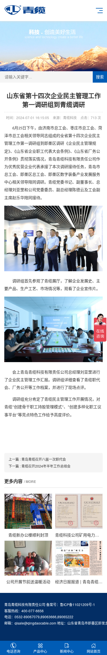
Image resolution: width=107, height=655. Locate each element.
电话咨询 (13, 651)
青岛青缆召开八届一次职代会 (43, 459)
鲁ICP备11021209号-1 (77, 604)
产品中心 (40, 651)
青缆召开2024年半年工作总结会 (45, 466)
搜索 (100, 77)
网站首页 (93, 651)
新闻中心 (67, 651)
